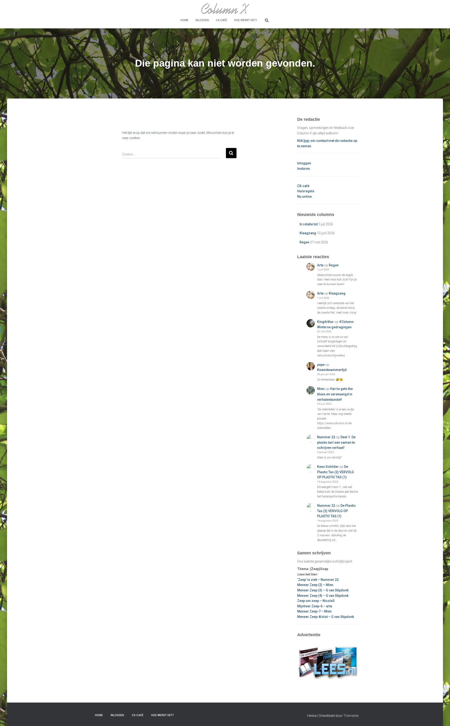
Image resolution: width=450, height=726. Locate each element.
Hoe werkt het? (245, 20)
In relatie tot (309, 224)
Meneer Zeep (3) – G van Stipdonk (323, 590)
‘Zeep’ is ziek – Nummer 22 (318, 580)
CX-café (221, 20)
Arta (320, 265)
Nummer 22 (326, 437)
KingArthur (325, 322)
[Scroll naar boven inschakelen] (441, 716)
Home (184, 20)
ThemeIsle (351, 716)
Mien (321, 389)
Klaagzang (308, 233)
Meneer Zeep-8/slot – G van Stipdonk (325, 617)
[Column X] (225, 8)
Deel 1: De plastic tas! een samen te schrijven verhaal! (336, 442)
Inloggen (202, 20)
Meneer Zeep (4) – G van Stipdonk (323, 595)
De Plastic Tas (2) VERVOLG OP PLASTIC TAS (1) (335, 472)
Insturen (303, 168)
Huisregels (305, 191)
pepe (321, 365)
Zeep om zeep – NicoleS (316, 601)
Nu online (304, 196)
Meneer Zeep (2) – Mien (315, 585)
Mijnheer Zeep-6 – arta (314, 606)
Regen (304, 242)
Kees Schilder (328, 467)
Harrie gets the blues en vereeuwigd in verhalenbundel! (335, 394)
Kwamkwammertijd (332, 370)
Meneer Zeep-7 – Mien (314, 611)
